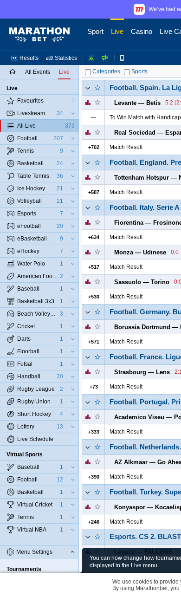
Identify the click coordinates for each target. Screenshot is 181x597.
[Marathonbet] (39, 35)
